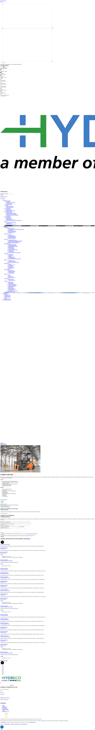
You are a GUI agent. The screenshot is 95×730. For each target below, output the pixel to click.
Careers (3, 710)
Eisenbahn (6, 239)
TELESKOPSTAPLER (12, 244)
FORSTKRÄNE (11, 279)
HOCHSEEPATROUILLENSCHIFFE (14, 258)
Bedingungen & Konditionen (14, 724)
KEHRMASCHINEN (11, 271)
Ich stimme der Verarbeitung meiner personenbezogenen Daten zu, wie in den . (19, 533)
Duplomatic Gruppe (7, 295)
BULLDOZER (10, 266)
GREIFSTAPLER (11, 248)
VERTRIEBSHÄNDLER (6, 299)
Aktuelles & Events (7, 297)
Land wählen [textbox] (22, 526)
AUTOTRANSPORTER (12, 284)
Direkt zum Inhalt (3, 0)
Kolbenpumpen (8, 218)
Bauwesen (6, 233)
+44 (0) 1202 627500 (5, 699)
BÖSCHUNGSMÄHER (12, 231)
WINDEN (10, 256)
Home (3, 705)
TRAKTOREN (10, 230)
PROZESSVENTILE (11, 277)
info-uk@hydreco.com (6, 697)
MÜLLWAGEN (10, 270)
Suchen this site (2, 193)
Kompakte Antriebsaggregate (10, 202)
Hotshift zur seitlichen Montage (11, 213)
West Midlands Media (32, 722)
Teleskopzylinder (9, 209)
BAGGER (10, 264)
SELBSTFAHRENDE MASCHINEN (14, 252)
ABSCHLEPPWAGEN (12, 289)
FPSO (9, 274)
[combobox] (22, 526)
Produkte (3, 199)
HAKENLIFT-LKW (11, 286)
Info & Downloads (7, 296)
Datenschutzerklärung (23, 724)
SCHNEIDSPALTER (11, 280)
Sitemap (1, 724)
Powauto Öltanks (9, 203)
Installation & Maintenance (10, 291)
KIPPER (9, 234)
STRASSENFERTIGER (12, 236)
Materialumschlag (7, 243)
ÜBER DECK (10, 254)
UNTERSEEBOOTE (11, 257)
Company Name (3, 523)
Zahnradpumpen (8, 217)
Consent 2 (2, 534)
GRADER (10, 268)
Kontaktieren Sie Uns (3, 196)
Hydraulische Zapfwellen (8, 211)
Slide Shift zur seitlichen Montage (11, 214)
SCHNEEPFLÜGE (11, 273)
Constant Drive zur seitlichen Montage (12, 215)
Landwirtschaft (6, 227)
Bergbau (5, 259)
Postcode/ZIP (2, 525)
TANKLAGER (10, 276)
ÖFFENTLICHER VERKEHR (13, 242)
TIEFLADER (10, 287)
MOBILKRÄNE (11, 247)
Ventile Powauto (8, 223)
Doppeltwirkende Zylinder (10, 210)
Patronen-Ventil (8, 224)
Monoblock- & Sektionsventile (11, 222)
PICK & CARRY (11, 251)
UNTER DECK (10, 255)
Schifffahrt (6, 253)
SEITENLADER (11, 283)
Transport (5, 281)
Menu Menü (2, 198)
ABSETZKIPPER (11, 288)
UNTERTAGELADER (12, 261)
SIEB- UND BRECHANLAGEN (13, 262)
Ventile (5, 221)
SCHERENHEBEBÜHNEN (13, 246)
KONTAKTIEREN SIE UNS (5, 506)
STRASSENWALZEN (12, 237)
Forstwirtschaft (6, 278)
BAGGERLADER (11, 267)
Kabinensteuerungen (9, 206)
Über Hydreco (4, 293)
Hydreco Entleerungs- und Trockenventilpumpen (14, 220)
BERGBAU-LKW (11, 260)
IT (52, 61)
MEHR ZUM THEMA (4, 547)
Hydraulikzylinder (7, 208)
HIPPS (9, 275)
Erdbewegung (6, 263)
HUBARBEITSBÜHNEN (12, 245)
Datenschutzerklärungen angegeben (31, 533)
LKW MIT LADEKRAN (12, 285)
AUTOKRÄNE (10, 250)
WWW (1, 78)
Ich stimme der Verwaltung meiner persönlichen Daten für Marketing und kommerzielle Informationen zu (18, 535)
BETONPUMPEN (11, 235)
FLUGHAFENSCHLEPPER (13, 249)
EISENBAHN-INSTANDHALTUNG (14, 241)
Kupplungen (8, 201)
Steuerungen (6, 205)
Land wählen (2, 526)
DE (4, 62)
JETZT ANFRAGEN (3, 499)
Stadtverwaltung (6, 269)
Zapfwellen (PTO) (9, 212)
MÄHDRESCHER (11, 228)
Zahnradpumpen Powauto (10, 219)
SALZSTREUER (11, 272)
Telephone (2, 524)
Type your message (3, 527)
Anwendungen (4, 226)
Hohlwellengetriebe (9, 204)
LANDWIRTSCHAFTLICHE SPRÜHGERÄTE (16, 229)
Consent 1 (2, 532)
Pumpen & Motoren (7, 216)
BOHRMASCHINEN (11, 238)
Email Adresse (2, 522)
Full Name (2, 521)
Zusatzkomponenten (7, 200)
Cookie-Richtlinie (7, 724)
